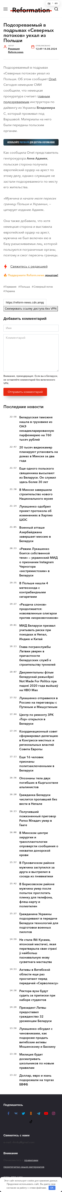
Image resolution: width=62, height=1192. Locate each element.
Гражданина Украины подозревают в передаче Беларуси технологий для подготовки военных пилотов (38, 922)
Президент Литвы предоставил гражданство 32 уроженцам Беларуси (35, 1014)
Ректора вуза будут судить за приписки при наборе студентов (37, 995)
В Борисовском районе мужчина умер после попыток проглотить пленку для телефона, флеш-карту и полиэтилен (36, 895)
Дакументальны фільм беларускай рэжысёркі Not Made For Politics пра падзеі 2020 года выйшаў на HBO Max (38, 681)
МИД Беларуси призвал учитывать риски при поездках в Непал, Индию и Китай (37, 632)
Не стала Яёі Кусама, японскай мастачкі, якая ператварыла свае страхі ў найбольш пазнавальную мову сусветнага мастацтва (38, 951)
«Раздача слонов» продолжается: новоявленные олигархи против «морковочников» (38, 611)
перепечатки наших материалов (23, 1166)
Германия (10, 286)
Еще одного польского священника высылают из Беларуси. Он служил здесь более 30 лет (37, 475)
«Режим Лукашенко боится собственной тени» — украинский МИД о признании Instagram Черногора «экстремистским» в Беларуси (38, 562)
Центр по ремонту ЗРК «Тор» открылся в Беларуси (36, 719)
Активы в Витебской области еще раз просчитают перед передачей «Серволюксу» (38, 976)
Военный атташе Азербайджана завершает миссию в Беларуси (35, 534)
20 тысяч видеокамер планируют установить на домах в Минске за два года (38, 454)
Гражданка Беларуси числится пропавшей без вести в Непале (38, 799)
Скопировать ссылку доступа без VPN (30, 308)
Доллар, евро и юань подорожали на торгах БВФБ (36, 1080)
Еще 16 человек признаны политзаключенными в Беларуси (36, 763)
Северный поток (43, 286)
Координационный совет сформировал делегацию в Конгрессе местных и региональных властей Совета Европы (38, 740)
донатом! (51, 275)
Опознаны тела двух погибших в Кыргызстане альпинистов (38, 783)
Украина (10, 291)
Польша (25, 286)
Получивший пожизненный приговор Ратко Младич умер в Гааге (37, 818)
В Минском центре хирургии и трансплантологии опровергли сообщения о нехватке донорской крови (38, 844)
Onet (52, 79)
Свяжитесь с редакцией (29, 266)
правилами (31, 1160)
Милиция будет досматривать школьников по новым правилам (36, 1061)
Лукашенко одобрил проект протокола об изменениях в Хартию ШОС (36, 513)
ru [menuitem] (49, 3)
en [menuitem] (56, 3)
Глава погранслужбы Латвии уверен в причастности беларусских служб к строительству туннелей (37, 655)
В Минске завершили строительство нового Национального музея (36, 494)
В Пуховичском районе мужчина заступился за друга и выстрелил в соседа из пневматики (37, 869)
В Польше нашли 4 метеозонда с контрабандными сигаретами (33, 590)
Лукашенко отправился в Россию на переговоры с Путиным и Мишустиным (38, 702)
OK (52, 1188)
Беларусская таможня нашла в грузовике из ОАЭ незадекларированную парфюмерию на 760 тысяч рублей (36, 428)
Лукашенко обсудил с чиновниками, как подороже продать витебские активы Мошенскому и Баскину (37, 1037)
